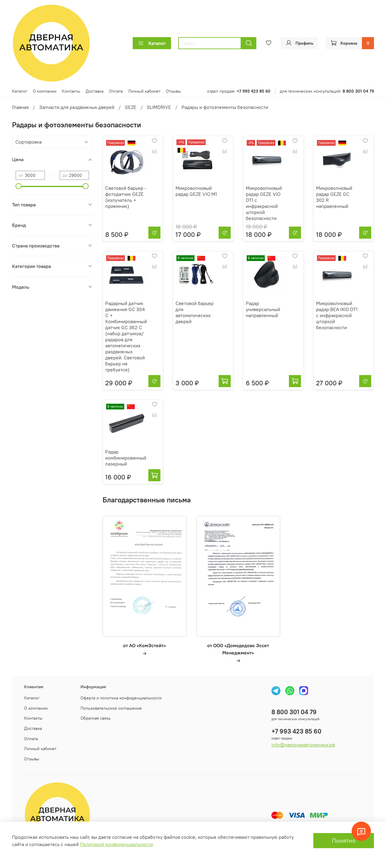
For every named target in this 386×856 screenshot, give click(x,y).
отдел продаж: (239, 91)
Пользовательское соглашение (111, 708)
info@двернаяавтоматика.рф (303, 745)
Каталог (157, 43)
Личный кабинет (144, 91)
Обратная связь (96, 718)
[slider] (18, 186)
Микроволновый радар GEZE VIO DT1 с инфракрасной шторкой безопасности (264, 203)
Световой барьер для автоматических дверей (195, 312)
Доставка (94, 91)
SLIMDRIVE (159, 107)
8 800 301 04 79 (294, 712)
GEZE (130, 107)
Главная (20, 107)
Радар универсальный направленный (263, 309)
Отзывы (173, 91)
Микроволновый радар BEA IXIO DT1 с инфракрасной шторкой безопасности (337, 315)
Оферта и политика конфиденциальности (121, 698)
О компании (44, 91)
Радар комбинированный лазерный (125, 458)
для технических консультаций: (327, 91)
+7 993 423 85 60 (296, 731)
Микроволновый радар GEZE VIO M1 (196, 191)
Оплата (116, 91)
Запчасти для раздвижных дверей (76, 107)
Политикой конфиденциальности (116, 844)
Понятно (344, 840)
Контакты (71, 91)
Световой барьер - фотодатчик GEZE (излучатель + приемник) (125, 197)
